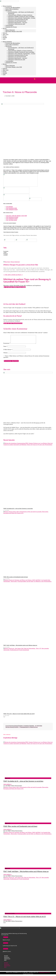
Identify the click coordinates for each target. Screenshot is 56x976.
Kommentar (6, 343)
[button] (22, 251)
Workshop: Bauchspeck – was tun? (17, 22)
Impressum (6, 957)
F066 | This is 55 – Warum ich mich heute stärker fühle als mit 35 (18, 713)
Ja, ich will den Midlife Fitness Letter (15, 287)
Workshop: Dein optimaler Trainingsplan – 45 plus (21, 18)
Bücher (5, 28)
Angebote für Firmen (11, 27)
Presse (4, 36)
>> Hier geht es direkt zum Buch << (13, 274)
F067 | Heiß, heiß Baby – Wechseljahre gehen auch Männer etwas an (20, 645)
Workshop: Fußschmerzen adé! (16, 24)
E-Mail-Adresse (7, 349)
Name (5, 346)
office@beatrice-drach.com (44, 972)
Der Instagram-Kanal (11, 209)
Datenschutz (7, 958)
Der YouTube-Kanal (11, 220)
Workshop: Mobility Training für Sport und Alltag (21, 16)
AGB (5, 960)
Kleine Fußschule (10, 30)
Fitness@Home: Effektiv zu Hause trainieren (20, 15)
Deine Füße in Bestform (12, 9)
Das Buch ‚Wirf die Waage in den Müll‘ (16, 215)
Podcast (5, 33)
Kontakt (5, 37)
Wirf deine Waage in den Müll (13, 31)
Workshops (8, 10)
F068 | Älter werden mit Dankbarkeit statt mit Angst (15, 577)
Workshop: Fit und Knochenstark (17, 21)
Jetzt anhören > (7, 784)
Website (5, 352)
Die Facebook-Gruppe (12, 217)
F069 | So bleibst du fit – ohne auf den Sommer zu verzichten (18, 508)
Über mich (5, 34)
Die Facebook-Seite (11, 208)
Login (4, 39)
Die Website (9, 206)
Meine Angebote (7, 6)
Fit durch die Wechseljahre (12, 7)
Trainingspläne (9, 25)
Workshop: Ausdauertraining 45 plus (18, 19)
